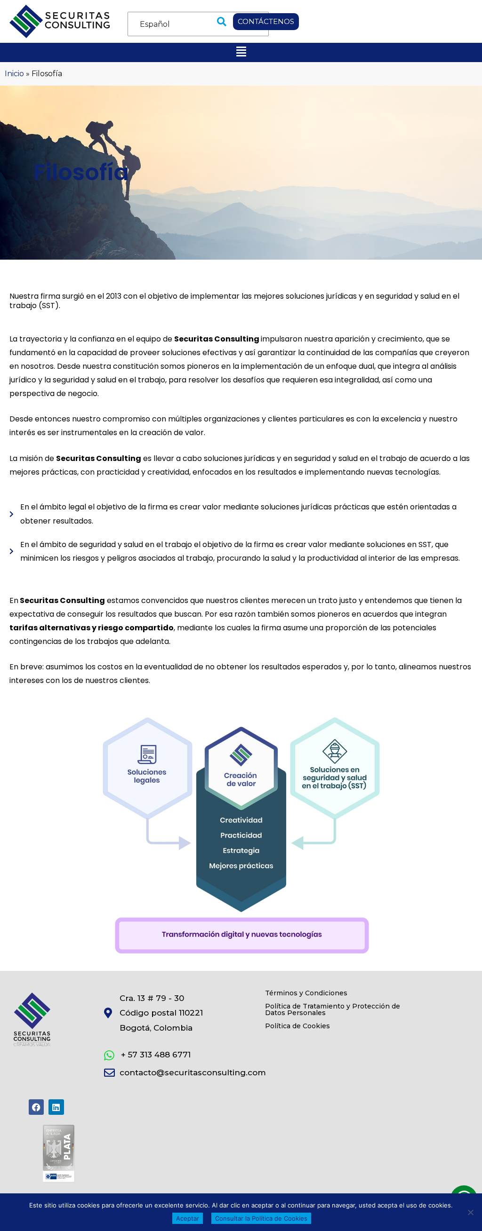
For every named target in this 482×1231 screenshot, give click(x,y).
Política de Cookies (297, 1026)
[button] (221, 21)
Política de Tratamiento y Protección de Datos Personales (332, 1009)
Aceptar (187, 1218)
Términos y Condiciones (306, 993)
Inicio (14, 73)
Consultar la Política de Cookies (261, 1218)
